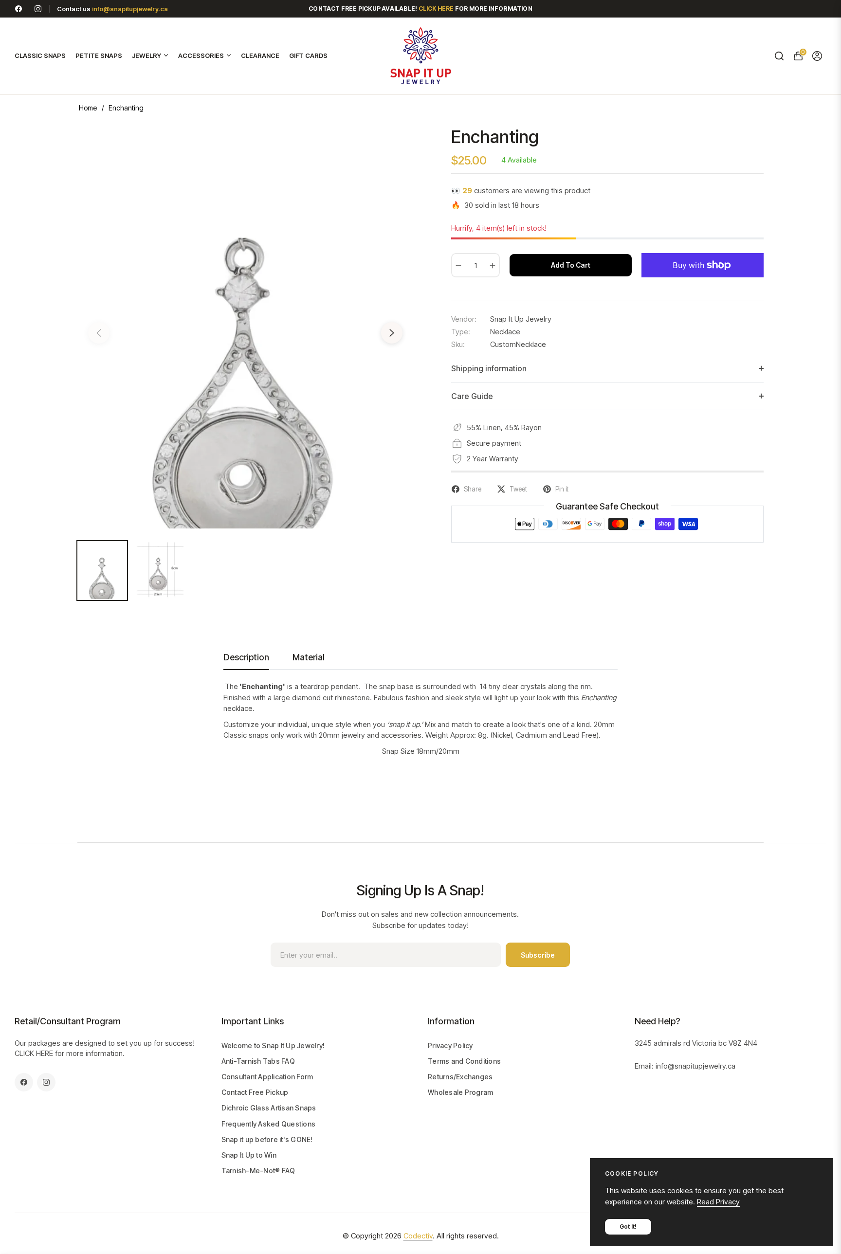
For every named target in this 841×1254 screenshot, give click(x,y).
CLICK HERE (34, 1053)
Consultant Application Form (267, 1076)
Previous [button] (99, 333)
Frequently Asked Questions (268, 1124)
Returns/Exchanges (460, 1076)
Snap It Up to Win (248, 1155)
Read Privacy (718, 1201)
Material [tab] (309, 657)
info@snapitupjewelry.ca (130, 9)
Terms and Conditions (464, 1061)
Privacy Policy (450, 1045)
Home (88, 108)
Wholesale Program (460, 1092)
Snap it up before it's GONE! (267, 1139)
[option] (245, 327)
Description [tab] (246, 657)
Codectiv (418, 1235)
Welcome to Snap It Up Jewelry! (273, 1045)
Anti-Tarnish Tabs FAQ (258, 1061)
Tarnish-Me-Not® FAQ (258, 1170)
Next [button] (391, 333)
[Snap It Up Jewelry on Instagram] (38, 8)
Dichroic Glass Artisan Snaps (268, 1108)
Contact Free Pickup (255, 1092)
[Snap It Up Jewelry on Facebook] (18, 8)
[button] (778, 56)
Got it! (628, 1226)
